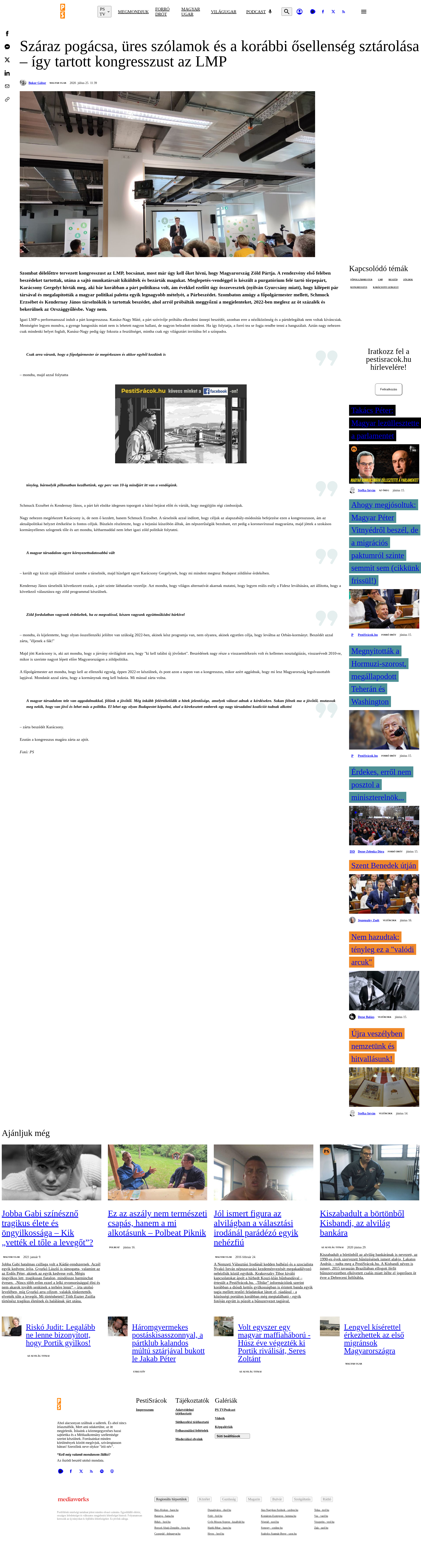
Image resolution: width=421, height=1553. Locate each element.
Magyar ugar (190, 11)
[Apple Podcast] (112, 1471)
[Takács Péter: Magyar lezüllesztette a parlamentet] (384, 464)
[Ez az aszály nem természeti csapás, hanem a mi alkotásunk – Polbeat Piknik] (157, 1172)
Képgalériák (224, 1427)
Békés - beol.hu (162, 1521)
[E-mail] (7, 86)
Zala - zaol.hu (321, 1527)
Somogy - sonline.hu (272, 1527)
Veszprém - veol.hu (324, 1521)
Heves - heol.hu (216, 1533)
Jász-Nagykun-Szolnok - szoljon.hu (279, 1510)
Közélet (204, 1499)
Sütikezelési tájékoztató (192, 1422)
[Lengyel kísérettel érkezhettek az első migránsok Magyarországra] (330, 1326)
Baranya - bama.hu (164, 1515)
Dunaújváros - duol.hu (219, 1510)
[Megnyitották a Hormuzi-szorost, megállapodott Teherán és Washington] (384, 730)
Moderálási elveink (189, 1439)
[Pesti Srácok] (75, 12)
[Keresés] (287, 11)
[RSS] (343, 11)
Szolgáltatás (302, 1499)
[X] (333, 11)
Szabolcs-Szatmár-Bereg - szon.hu (279, 1533)
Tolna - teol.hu (321, 1510)
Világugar (223, 11)
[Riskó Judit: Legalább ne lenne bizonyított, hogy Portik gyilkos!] (11, 1326)
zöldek (408, 279)
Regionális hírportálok (171, 1499)
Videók (220, 1418)
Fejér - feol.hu (215, 1515)
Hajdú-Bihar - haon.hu (219, 1527)
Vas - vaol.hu (321, 1515)
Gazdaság (229, 1499)
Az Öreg (384, 490)
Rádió (327, 1499)
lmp (380, 279)
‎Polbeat (114, 1247)
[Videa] (312, 11)
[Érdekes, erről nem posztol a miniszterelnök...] (384, 826)
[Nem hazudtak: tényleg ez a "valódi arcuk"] (384, 991)
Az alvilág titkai (332, 1247)
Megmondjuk (133, 11)
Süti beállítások (228, 1436)
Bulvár (277, 1499)
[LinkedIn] (7, 73)
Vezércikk (389, 920)
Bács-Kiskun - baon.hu (166, 1510)
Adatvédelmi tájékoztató (184, 1411)
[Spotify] (101, 1471)
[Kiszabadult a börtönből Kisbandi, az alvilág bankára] (369, 1172)
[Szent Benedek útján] (384, 894)
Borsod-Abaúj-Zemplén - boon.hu (172, 1527)
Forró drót (162, 11)
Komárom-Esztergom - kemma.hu (278, 1515)
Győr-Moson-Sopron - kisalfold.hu (226, 1521)
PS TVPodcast (225, 1409)
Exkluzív (139, 1371)
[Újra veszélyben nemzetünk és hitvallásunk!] (384, 1087)
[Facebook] (322, 11)
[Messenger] (7, 46)
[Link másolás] (7, 99)
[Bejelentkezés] (299, 12)
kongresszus (358, 287)
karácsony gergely (386, 287)
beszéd (393, 279)
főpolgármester (361, 279)
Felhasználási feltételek (191, 1430)
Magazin (254, 1499)
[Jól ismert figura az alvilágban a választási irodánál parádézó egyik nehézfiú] (263, 1172)
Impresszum (145, 1409)
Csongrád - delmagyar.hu (167, 1533)
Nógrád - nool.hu (270, 1521)
